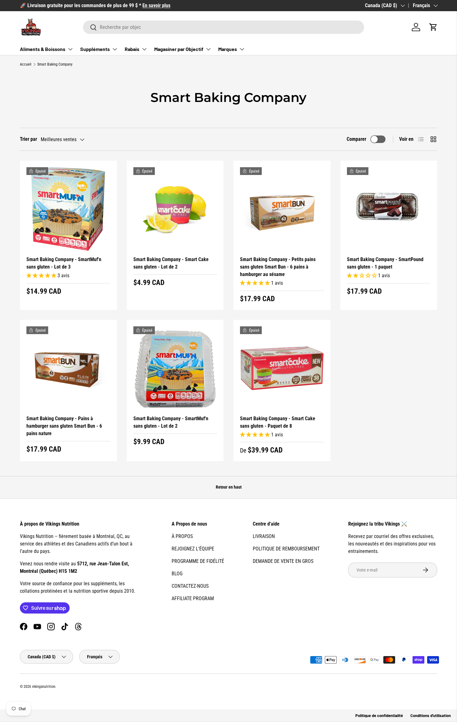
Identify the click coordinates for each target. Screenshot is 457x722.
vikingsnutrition (43, 686)
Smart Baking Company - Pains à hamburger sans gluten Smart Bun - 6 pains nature (64, 426)
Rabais (132, 49)
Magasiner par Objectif (178, 49)
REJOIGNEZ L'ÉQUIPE (193, 549)
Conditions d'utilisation (430, 715)
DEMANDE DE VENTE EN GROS (283, 561)
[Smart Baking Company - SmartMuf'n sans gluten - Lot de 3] (68, 209)
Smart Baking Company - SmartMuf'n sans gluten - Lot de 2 (170, 422)
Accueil (25, 64)
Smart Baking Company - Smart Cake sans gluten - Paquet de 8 (277, 422)
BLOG (177, 574)
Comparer (356, 139)
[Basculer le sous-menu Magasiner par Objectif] (208, 49)
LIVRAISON (264, 536)
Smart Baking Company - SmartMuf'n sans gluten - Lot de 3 (63, 263)
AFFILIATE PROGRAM (193, 598)
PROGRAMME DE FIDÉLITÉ (198, 561)
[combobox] (223, 27)
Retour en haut (229, 487)
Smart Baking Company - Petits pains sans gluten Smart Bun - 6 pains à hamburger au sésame (278, 266)
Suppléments (95, 49)
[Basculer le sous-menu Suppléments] (114, 49)
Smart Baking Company (54, 64)
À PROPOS (182, 536)
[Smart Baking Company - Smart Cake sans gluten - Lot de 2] (175, 209)
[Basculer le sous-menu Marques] (242, 49)
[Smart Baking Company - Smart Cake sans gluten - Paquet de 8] (282, 368)
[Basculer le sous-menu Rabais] (144, 49)
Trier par (28, 139)
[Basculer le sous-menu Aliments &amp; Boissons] (70, 49)
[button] (433, 27)
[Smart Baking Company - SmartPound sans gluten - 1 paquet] (389, 209)
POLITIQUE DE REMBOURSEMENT (286, 549)
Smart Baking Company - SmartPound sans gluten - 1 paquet (385, 263)
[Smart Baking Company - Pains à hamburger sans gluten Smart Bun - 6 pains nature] (68, 368)
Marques (227, 49)
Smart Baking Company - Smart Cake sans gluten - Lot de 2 (171, 263)
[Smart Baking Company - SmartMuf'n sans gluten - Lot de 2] (175, 368)
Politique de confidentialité (379, 715)
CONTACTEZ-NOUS (190, 586)
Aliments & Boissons (42, 49)
